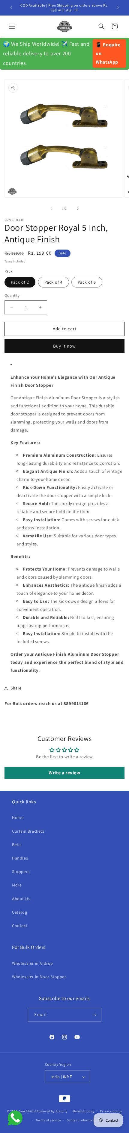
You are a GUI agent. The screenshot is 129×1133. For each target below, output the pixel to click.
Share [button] (16, 688)
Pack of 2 (20, 282)
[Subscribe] (94, 1015)
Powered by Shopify (52, 1111)
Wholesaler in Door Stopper (39, 976)
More (17, 885)
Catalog (19, 912)
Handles (20, 858)
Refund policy (83, 1111)
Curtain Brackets (28, 831)
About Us (21, 898)
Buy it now (64, 346)
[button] (12, 26)
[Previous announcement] (11, 7)
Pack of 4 (53, 282)
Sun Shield (27, 1111)
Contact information (83, 1120)
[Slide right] (77, 208)
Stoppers (21, 871)
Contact (19, 925)
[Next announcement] (117, 7)
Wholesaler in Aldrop (32, 963)
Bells (17, 844)
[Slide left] (51, 208)
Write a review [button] (64, 773)
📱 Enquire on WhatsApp (108, 53)
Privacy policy (111, 1111)
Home (17, 817)
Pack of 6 (87, 282)
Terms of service (48, 1120)
